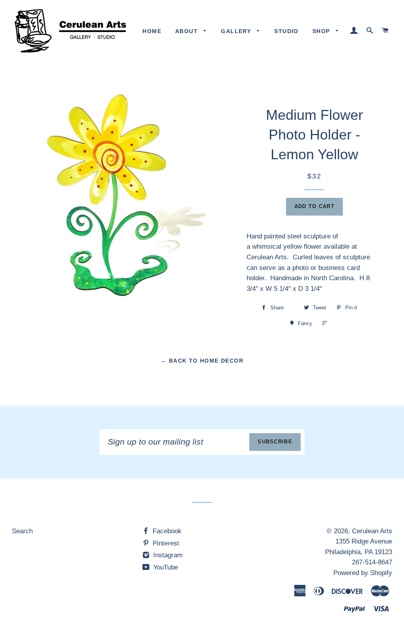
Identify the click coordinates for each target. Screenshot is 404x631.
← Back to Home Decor (202, 360)
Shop (322, 31)
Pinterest (165, 543)
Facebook (166, 531)
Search (22, 531)
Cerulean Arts (372, 531)
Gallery (237, 31)
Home (151, 31)
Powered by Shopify (362, 573)
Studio (286, 31)
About (187, 31)
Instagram (167, 555)
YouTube (164, 567)
